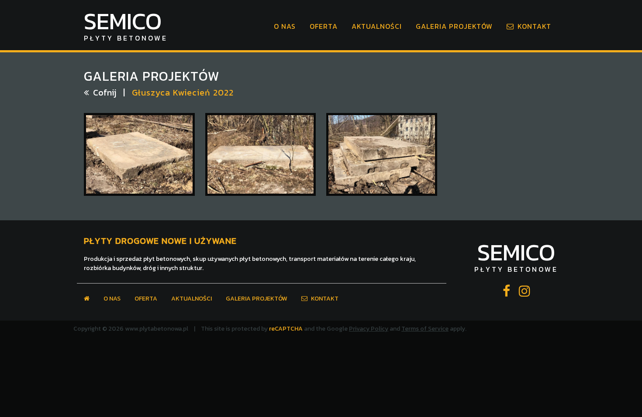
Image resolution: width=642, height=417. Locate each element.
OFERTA (324, 26)
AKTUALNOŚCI (377, 26)
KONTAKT (534, 26)
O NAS (285, 26)
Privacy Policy (368, 328)
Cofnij (104, 92)
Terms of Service (425, 328)
